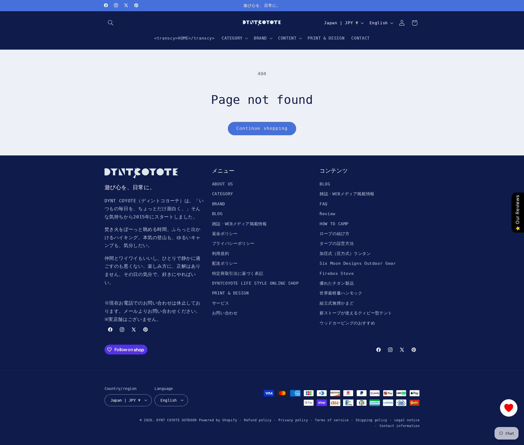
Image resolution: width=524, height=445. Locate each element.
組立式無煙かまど (337, 303)
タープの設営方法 (337, 243)
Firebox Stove (337, 273)
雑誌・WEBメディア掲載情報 (239, 223)
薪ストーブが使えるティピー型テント (356, 313)
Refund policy (258, 420)
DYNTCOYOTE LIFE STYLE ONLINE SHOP (255, 283)
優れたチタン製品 (337, 283)
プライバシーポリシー (233, 243)
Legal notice (407, 420)
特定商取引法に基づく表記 (237, 273)
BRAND (218, 204)
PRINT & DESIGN (230, 293)
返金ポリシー (225, 233)
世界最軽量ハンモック (341, 293)
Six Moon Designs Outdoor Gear (358, 263)
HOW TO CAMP (334, 223)
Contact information (400, 426)
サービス (220, 303)
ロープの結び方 (334, 233)
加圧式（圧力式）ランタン (345, 253)
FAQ (323, 204)
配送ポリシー (225, 263)
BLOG (217, 214)
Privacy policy (293, 420)
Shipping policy (371, 420)
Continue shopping (262, 128)
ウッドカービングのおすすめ (347, 323)
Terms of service (332, 420)
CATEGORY (222, 194)
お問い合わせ (225, 313)
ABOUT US (222, 184)
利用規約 (220, 253)
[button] (111, 23)
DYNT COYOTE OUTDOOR (176, 420)
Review (327, 214)
